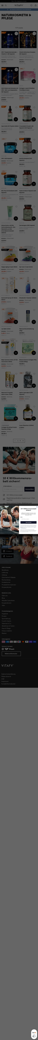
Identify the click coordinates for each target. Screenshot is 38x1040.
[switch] (34, 1036)
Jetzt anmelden (28, 522)
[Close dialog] (36, 506)
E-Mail (21, 517)
